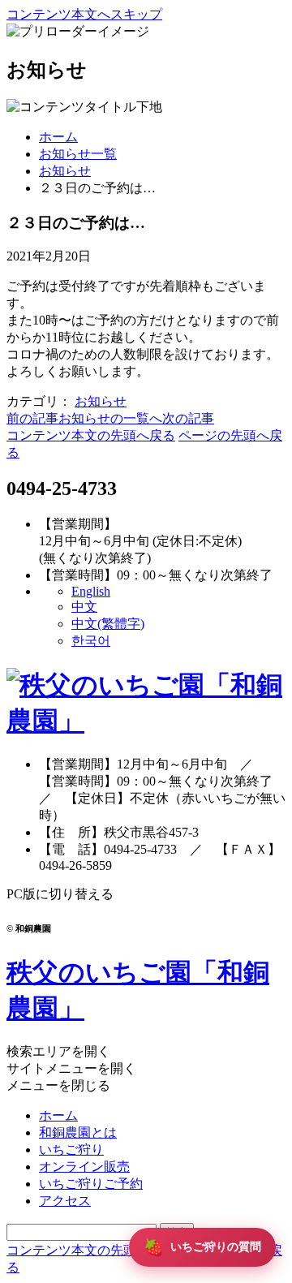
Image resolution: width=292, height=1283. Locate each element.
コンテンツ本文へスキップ (84, 14)
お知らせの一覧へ (110, 418)
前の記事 (32, 418)
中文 (84, 607)
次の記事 (188, 418)
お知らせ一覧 (78, 154)
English (90, 591)
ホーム (58, 137)
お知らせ (65, 171)
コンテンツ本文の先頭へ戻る (90, 435)
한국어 (90, 641)
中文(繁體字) (107, 624)
